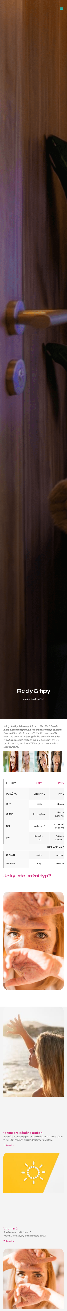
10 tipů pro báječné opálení (23, 1133)
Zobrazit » (8, 1145)
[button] (62, 8)
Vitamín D (10, 1228)
